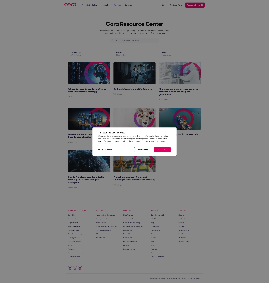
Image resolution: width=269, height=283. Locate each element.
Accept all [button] (162, 149)
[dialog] (134, 141)
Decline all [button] (143, 149)
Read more (109, 144)
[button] (105, 149)
